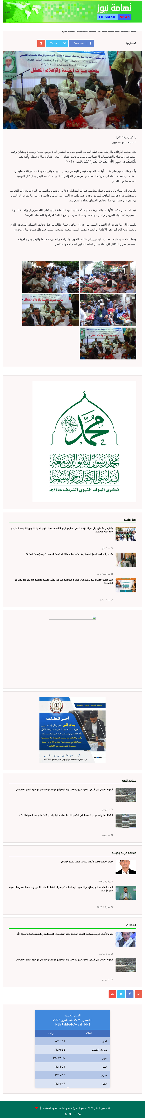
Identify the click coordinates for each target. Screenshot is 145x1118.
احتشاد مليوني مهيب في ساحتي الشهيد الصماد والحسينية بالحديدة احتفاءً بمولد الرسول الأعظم (66, 815)
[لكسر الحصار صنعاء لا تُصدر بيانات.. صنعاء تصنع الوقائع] (126, 867)
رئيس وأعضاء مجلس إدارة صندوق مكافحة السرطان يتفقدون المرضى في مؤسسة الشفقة (69, 554)
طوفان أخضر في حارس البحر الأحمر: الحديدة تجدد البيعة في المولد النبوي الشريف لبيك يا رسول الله (65, 934)
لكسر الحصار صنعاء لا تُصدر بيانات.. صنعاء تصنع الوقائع (87, 861)
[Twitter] (121, 994)
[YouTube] (112, 994)
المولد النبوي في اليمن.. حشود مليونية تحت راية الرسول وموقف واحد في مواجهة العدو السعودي (64, 789)
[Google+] (138, 994)
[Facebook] (129, 994)
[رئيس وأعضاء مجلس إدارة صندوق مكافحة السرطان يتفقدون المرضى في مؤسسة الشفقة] (126, 560)
